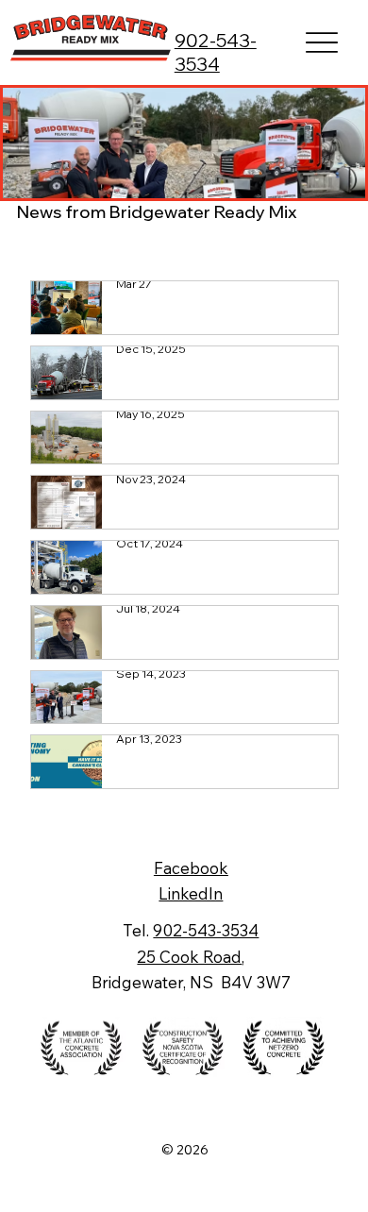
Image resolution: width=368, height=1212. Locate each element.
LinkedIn (191, 893)
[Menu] (322, 42)
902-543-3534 (216, 52)
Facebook (191, 868)
